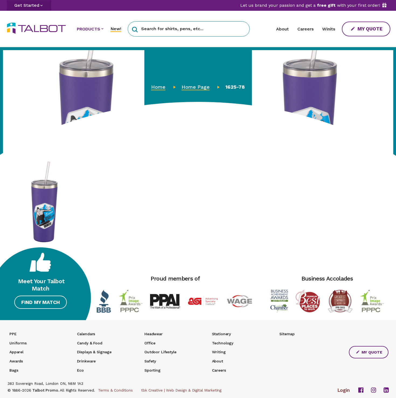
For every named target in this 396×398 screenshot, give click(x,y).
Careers (305, 29)
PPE (13, 334)
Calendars (86, 334)
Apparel (16, 352)
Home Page (196, 87)
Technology (223, 343)
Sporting (152, 370)
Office (149, 343)
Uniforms (18, 343)
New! (115, 28)
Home (158, 87)
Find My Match (40, 302)
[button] (135, 29)
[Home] (38, 28)
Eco (80, 370)
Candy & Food (89, 343)
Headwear (153, 334)
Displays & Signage (94, 352)
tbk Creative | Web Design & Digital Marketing (181, 390)
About (282, 29)
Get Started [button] (26, 5)
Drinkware (86, 361)
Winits (328, 29)
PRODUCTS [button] (88, 29)
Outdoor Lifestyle (160, 352)
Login (344, 390)
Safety (150, 361)
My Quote (369, 29)
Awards (16, 361)
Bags (13, 370)
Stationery (221, 334)
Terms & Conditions (115, 390)
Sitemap (287, 334)
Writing (219, 352)
